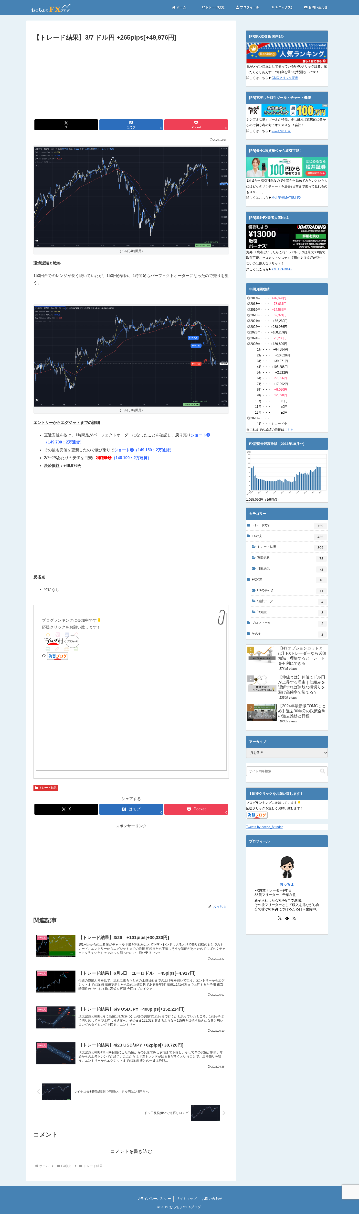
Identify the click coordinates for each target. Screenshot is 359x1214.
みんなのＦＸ (281, 131)
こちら (289, 429)
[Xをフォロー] (280, 918)
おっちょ (287, 884)
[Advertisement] (131, 79)
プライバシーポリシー (154, 1199)
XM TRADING (282, 269)
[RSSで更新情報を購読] (294, 918)
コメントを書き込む (131, 1151)
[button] (322, 771)
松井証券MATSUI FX (286, 197)
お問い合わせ (212, 1199)
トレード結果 (48, 787)
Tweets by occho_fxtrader (264, 827)
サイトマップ (186, 1199)
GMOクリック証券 (285, 78)
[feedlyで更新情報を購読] (287, 918)
